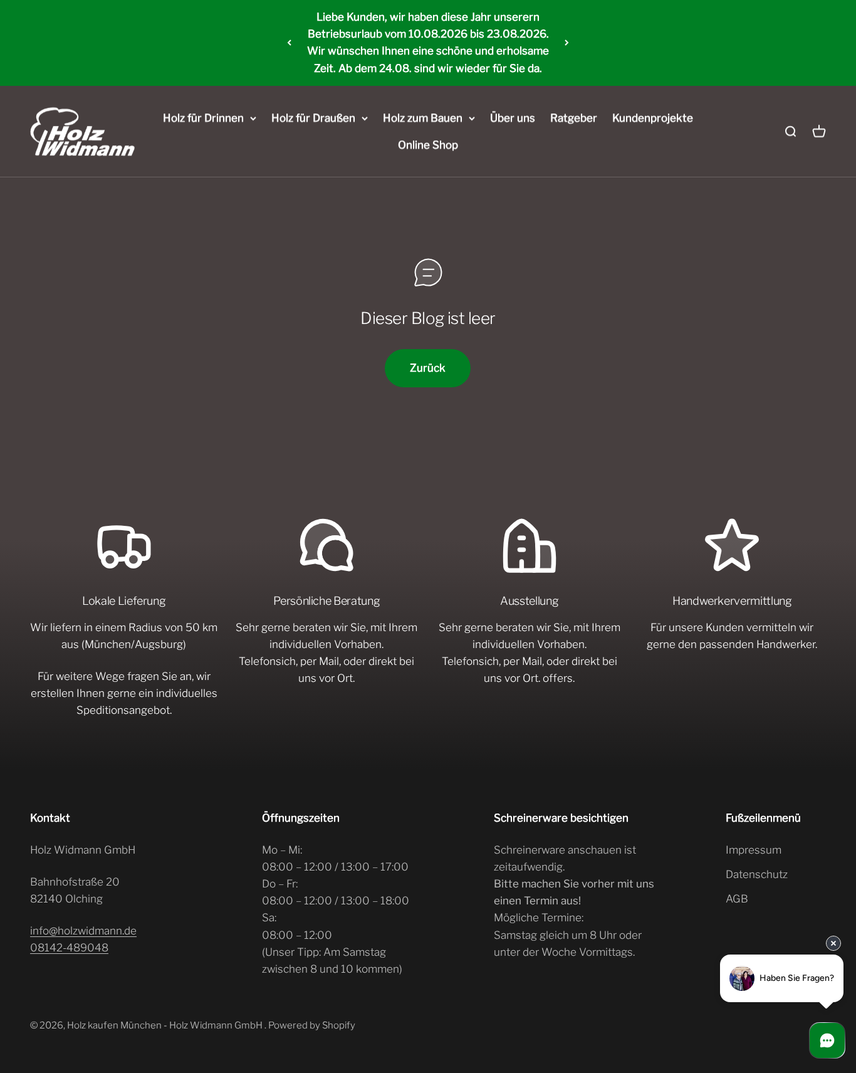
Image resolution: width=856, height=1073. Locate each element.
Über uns (512, 118)
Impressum (753, 850)
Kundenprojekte (652, 118)
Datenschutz (757, 874)
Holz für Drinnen (203, 118)
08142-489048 (69, 947)
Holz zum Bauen (422, 118)
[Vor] (567, 43)
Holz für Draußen (313, 118)
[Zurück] (289, 43)
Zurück (428, 368)
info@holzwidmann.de (83, 930)
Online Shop (428, 145)
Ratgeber (573, 118)
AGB (737, 898)
